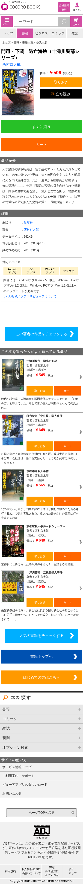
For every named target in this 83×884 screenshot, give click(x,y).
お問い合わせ (12, 793)
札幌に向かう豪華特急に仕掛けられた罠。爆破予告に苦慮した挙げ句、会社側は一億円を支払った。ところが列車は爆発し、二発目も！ (40, 458)
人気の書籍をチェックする (41, 635)
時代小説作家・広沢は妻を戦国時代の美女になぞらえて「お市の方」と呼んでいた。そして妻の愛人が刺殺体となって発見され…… (40, 403)
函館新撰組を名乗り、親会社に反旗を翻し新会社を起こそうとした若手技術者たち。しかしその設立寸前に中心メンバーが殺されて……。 (40, 615)
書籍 (25, 33)
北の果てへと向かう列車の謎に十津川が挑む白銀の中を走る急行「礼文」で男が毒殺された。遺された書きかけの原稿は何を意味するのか (40, 513)
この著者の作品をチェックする (41, 334)
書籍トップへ (41, 656)
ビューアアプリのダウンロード (24, 784)
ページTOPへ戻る (42, 812)
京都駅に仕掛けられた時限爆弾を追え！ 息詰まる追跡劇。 (38, 564)
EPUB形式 (10, 296)
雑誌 (74, 33)
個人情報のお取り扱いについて (31, 871)
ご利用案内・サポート (18, 776)
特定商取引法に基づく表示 (52, 871)
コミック (58, 33)
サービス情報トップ (16, 767)
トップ (8, 33)
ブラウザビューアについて (38, 296)
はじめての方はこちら (41, 677)
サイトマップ (72, 871)
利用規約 (10, 871)
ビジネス (41, 33)
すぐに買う (41, 126)
